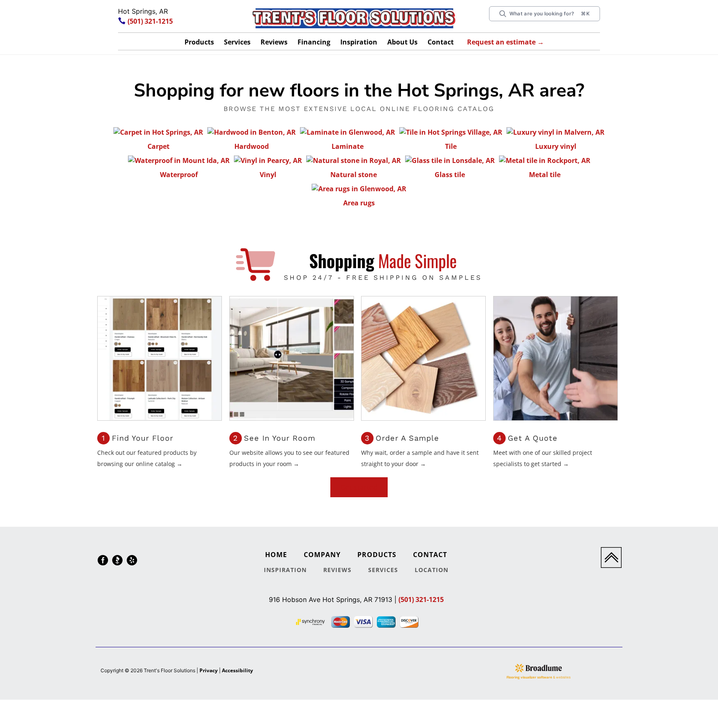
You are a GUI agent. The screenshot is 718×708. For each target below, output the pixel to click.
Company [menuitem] (322, 554)
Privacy (208, 670)
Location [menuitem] (431, 570)
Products (199, 42)
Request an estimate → (505, 42)
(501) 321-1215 (150, 21)
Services (237, 42)
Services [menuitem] (383, 570)
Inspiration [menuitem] (285, 570)
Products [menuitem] (376, 554)
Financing (314, 42)
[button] (199, 43)
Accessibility (237, 670)
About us (402, 42)
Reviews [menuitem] (337, 570)
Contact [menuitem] (430, 554)
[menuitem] (103, 561)
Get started (359, 487)
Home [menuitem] (276, 554)
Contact (441, 42)
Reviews (274, 42)
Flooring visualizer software (529, 677)
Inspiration (358, 42)
